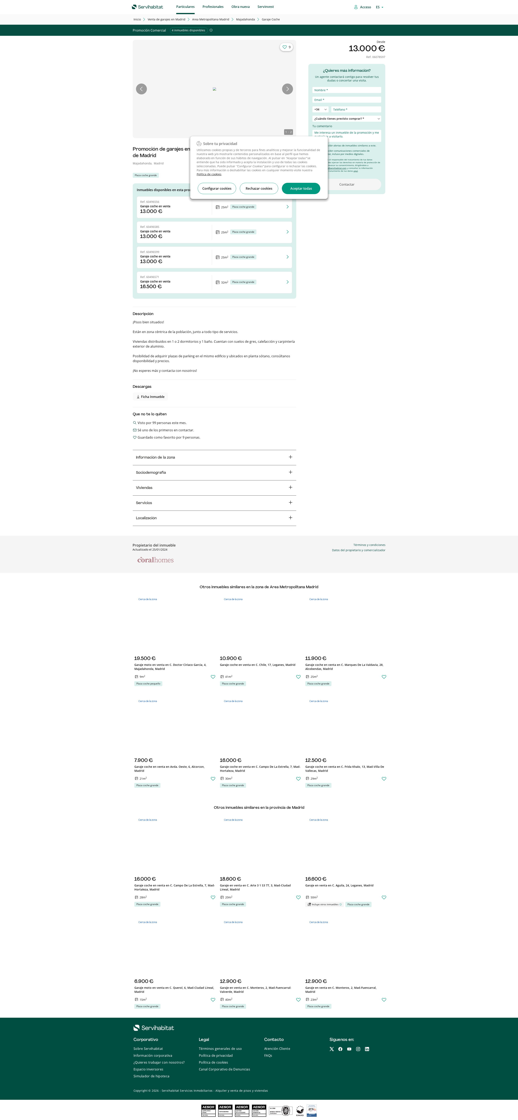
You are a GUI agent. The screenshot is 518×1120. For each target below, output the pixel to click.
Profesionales (213, 6)
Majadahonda (245, 19)
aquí (355, 170)
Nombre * (319, 84)
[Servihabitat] (141, 6)
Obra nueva (240, 6)
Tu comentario (322, 126)
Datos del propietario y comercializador (358, 550)
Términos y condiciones (369, 545)
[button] (141, 89)
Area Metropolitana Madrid (210, 19)
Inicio (137, 19)
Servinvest (266, 6)
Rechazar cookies (259, 188)
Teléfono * (319, 104)
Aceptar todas (301, 188)
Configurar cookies (216, 188)
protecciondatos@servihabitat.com (329, 168)
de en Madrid (166, 19)
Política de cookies (209, 174)
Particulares (185, 6)
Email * (317, 94)
